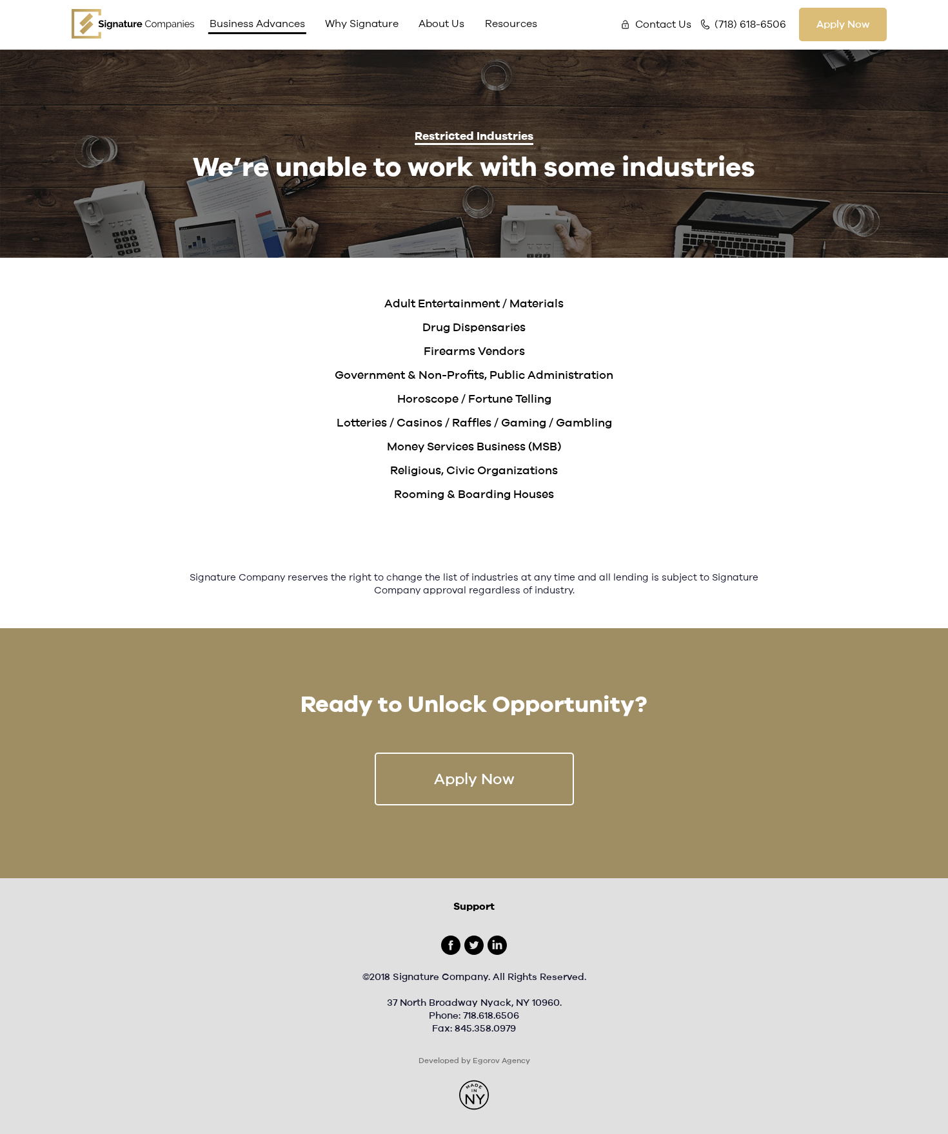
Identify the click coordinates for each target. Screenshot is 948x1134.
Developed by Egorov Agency (474, 1060)
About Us (441, 24)
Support (474, 906)
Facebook (450, 945)
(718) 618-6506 (750, 24)
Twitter (474, 945)
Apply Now (842, 24)
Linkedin (497, 945)
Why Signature (362, 24)
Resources (511, 24)
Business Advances (257, 24)
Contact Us (663, 24)
